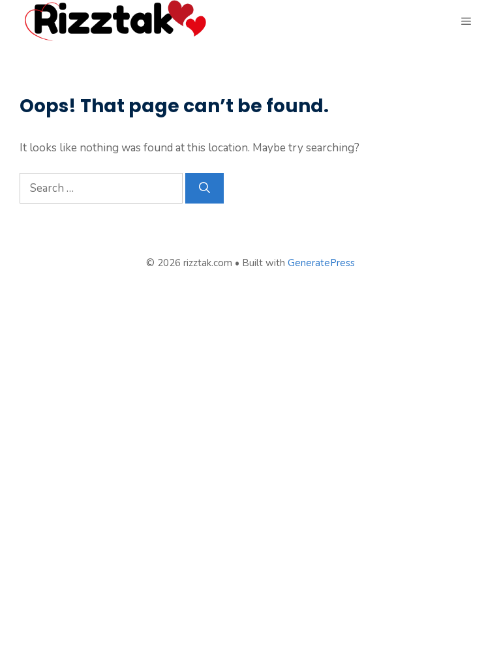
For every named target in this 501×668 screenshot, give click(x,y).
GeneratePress (321, 262)
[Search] (204, 188)
